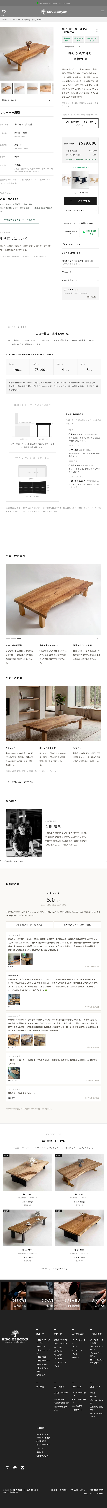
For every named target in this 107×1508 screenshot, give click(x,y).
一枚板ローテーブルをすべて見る (53, 1268)
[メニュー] (102, 12)
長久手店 (93, 1396)
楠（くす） (58, 1351)
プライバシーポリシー (78, 1490)
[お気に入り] (45, 1502)
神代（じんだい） (61, 1343)
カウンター (76, 1357)
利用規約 (63, 1490)
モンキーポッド (60, 1362)
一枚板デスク (42, 1357)
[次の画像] (49, 53)
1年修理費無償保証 (61, 1403)
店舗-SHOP (95, 1386)
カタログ (40, 1448)
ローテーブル (77, 1350)
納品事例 (40, 1386)
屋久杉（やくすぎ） (61, 1340)
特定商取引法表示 (97, 1490)
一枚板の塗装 (59, 1399)
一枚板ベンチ (42, 1364)
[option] (53, 3)
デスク (74, 1354)
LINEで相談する (91, 232)
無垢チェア (41, 1375)
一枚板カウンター (43, 1360)
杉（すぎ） (58, 1358)
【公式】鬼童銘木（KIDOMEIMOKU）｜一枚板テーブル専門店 (21, 1491)
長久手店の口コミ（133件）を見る (78, 925)
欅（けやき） (59, 1347)
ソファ (74, 1346)
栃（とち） (58, 1355)
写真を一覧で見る (11, 100)
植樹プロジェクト (43, 1456)
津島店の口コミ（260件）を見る (29, 925)
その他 (56, 1366)
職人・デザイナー (43, 1444)
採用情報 (40, 1452)
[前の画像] (3, 53)
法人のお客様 (77, 1406)
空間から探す (78, 1333)
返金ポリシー (89, 1493)
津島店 (92, 1392)
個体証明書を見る (19, 219)
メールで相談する (70, 232)
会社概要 (53, 1490)
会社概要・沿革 (42, 1434)
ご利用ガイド (77, 1409)
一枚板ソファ (42, 1346)
